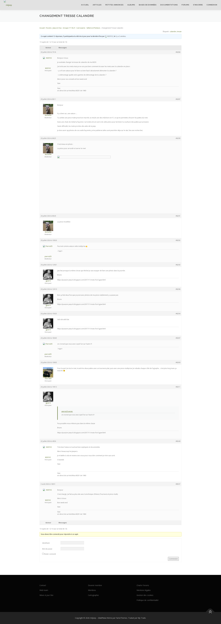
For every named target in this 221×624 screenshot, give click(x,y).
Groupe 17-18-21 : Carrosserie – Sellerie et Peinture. (81, 28)
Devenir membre (95, 585)
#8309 (178, 362)
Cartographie (93, 595)
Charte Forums (143, 585)
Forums (185, 5)
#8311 (178, 387)
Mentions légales (144, 590)
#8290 (178, 138)
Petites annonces (114, 5)
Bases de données (148, 5)
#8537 (178, 484)
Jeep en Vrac (57, 28)
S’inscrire (198, 5)
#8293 (178, 265)
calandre (173, 31)
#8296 (178, 289)
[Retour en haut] (210, 611)
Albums (131, 5)
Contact (43, 585)
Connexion (212, 5)
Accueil (85, 5)
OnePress (102, 618)
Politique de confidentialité (147, 600)
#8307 (178, 338)
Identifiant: (46, 543)
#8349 (178, 441)
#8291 (178, 216)
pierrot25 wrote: (67, 411)
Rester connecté (50, 554)
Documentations (169, 5)
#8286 (178, 52)
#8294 (178, 314)
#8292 (178, 240)
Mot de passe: (47, 549)
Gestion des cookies (145, 595)
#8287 (178, 99)
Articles (97, 5)
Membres (92, 590)
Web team (44, 590)
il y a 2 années (120, 36)
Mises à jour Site (46, 595)
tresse (179, 31)
